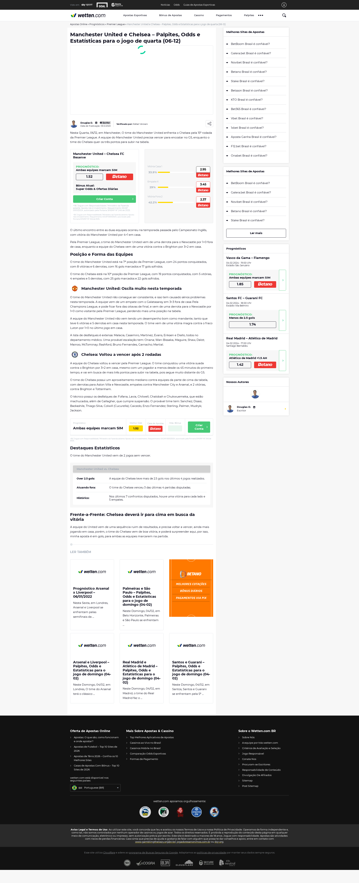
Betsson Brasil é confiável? (249, 90)
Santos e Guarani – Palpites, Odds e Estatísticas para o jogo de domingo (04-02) (191, 670)
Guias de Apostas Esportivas (199, 5)
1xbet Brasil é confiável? (247, 127)
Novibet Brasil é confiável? (249, 62)
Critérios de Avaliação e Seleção (261, 748)
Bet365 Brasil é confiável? (248, 109)
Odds (177, 5)
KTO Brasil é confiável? (247, 99)
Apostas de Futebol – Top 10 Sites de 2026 (95, 748)
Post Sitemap (250, 785)
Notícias (165, 5)
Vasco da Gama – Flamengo (247, 258)
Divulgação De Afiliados (256, 775)
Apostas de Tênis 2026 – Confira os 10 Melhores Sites (96, 758)
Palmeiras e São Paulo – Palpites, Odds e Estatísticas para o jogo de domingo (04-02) (139, 597)
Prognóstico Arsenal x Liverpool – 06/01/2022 (91, 593)
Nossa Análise (282, 280)
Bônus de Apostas (170, 15)
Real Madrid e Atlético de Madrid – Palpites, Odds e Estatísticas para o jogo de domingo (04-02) (142, 672)
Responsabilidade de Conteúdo (261, 769)
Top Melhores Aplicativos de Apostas (152, 737)
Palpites (249, 15)
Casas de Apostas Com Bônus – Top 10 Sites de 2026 (96, 767)
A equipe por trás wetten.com (260, 742)
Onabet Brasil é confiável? (249, 155)
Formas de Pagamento (144, 758)
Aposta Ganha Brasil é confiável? (254, 137)
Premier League (116, 24)
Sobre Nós (248, 737)
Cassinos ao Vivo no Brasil (145, 742)
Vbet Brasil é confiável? (247, 118)
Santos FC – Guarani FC (244, 298)
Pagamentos (224, 15)
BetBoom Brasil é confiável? (250, 44)
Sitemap (247, 780)
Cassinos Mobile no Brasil (145, 748)
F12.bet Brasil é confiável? (248, 146)
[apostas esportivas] (92, 15)
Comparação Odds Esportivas (148, 753)
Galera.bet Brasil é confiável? (251, 53)
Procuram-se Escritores (256, 764)
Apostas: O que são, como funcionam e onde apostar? (96, 739)
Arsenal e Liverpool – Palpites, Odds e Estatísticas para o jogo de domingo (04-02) (92, 670)
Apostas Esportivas (135, 15)
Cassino (199, 15)
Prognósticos (97, 24)
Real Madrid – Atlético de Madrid (251, 338)
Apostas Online (78, 24)
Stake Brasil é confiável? (248, 81)
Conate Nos (249, 758)
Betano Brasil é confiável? (249, 72)
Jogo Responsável (253, 753)
